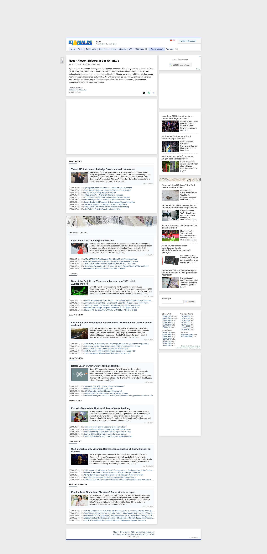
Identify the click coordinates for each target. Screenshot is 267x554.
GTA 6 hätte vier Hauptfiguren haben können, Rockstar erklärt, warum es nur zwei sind (111, 324)
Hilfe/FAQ (141, 534)
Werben (169, 49)
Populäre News (187, 334)
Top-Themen (75, 161)
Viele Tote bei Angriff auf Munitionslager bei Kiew (102, 209)
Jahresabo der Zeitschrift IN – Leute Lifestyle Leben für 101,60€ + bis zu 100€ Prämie (116, 303)
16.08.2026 (185, 316)
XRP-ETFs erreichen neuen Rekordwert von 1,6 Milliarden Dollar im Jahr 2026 (113, 475)
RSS (152, 534)
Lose (114, 49)
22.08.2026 (167, 334)
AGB (132, 532)
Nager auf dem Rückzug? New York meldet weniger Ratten (178, 186)
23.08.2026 (167, 332)
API (147, 534)
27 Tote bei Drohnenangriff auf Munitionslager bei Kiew (176, 137)
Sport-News (75, 400)
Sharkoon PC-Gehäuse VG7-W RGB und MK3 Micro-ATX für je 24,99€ (110, 310)
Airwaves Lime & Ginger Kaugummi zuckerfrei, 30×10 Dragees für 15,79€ (111, 307)
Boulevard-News (78, 233)
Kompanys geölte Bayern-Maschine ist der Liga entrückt (105, 427)
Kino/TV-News (76, 358)
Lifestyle (122, 49)
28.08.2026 (167, 318)
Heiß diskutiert (186, 336)
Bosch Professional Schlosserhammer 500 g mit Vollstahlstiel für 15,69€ (111, 261)
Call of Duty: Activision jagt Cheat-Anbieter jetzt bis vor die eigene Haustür (112, 346)
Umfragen (141, 49)
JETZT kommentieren (181, 65)
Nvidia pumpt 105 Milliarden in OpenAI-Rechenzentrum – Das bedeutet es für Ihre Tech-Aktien (119, 470)
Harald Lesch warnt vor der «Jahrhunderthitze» (96, 365)
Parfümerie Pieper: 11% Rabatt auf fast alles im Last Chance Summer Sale (112, 305)
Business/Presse (78, 484)
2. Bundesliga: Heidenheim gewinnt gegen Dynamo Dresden (107, 197)
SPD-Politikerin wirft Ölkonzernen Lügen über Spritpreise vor (178, 157)
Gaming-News (76, 315)
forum (198, 69)
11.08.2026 (185, 327)
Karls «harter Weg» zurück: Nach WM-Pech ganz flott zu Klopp (107, 431)
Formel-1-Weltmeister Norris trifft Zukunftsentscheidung (100, 408)
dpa (98, 64)
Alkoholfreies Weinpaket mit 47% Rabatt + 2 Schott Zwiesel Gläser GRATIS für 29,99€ (116, 266)
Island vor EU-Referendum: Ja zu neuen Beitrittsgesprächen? (177, 117)
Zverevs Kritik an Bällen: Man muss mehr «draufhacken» (105, 434)
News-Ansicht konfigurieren (190, 346)
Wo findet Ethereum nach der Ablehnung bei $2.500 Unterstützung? (109, 477)
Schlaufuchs (91, 49)
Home (115, 534)
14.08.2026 (185, 320)
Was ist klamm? (157, 49)
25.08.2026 (167, 325)
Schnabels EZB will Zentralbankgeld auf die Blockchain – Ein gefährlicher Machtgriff (179, 272)
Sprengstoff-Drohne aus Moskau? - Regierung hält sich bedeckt (108, 187)
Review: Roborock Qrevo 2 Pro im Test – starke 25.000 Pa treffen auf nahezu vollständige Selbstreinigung (124, 300)
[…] (120, 181)
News (72, 49)
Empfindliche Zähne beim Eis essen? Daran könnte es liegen (103, 492)
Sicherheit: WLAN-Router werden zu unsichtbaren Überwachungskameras (179, 206)
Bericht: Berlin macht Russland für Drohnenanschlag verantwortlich (109, 202)
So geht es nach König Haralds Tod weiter (100, 192)
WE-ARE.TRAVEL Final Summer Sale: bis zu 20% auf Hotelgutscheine (110, 259)
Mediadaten (140, 532)
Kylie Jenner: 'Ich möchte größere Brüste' (93, 240)
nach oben (194, 537)
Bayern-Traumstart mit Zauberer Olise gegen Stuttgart (179, 226)
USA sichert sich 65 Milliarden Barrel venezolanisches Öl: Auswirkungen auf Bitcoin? (111, 450)
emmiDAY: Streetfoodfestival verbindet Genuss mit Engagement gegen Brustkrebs (115, 520)
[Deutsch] (171, 40)
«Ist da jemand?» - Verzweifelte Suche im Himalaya (103, 195)
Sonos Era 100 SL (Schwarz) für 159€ (98, 388)
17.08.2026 (167, 345)
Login (183, 41)
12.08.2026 (185, 325)
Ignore (191, 348)
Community (103, 49)
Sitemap (116, 532)
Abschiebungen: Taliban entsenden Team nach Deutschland (107, 199)
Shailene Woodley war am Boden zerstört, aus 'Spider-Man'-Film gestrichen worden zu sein (118, 395)
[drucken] (62, 62)
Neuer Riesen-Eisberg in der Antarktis (94, 60)
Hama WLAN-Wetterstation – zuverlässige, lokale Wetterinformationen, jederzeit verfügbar (176, 249)
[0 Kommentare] (75, 92)
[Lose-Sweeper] (176, 50)
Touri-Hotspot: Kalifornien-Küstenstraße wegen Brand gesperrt (107, 190)
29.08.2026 (167, 316)
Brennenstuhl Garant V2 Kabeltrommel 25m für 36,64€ (104, 268)
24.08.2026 (167, 327)
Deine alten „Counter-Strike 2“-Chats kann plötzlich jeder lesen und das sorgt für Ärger (116, 343)
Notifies (197, 348)
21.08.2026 (167, 336)
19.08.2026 (167, 341)
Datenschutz (125, 532)
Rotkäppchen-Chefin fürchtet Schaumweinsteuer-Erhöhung (106, 206)
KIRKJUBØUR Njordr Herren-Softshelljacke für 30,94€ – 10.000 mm (109, 263)
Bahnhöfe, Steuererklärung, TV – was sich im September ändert (108, 436)
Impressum (150, 532)
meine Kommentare (181, 348)
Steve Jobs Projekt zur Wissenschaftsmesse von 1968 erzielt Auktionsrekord (103, 282)
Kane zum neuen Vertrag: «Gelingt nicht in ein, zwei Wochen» (107, 429)
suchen (191, 301)
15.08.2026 (185, 318)
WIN (130, 49)
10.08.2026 (185, 329)
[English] (174, 40)
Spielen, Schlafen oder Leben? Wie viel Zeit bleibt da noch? (106, 348)
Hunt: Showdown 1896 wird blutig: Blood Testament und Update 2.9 (109, 351)
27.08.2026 (167, 320)
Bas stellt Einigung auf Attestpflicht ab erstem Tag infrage (105, 204)
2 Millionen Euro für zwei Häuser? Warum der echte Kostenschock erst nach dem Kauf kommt (119, 479)
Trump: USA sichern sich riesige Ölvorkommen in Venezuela (103, 169)
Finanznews (75, 441)
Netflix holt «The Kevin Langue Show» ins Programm (104, 386)
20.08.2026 (167, 339)
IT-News (73, 273)
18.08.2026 (167, 343)
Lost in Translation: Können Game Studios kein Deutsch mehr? (107, 353)
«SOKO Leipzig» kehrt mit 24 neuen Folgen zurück (103, 391)
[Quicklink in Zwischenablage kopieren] (62, 59)
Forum (80, 49)
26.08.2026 (167, 322)
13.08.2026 (185, 322)
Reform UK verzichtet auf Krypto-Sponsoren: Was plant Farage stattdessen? (112, 472)
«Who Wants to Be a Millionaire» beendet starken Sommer (106, 393)
